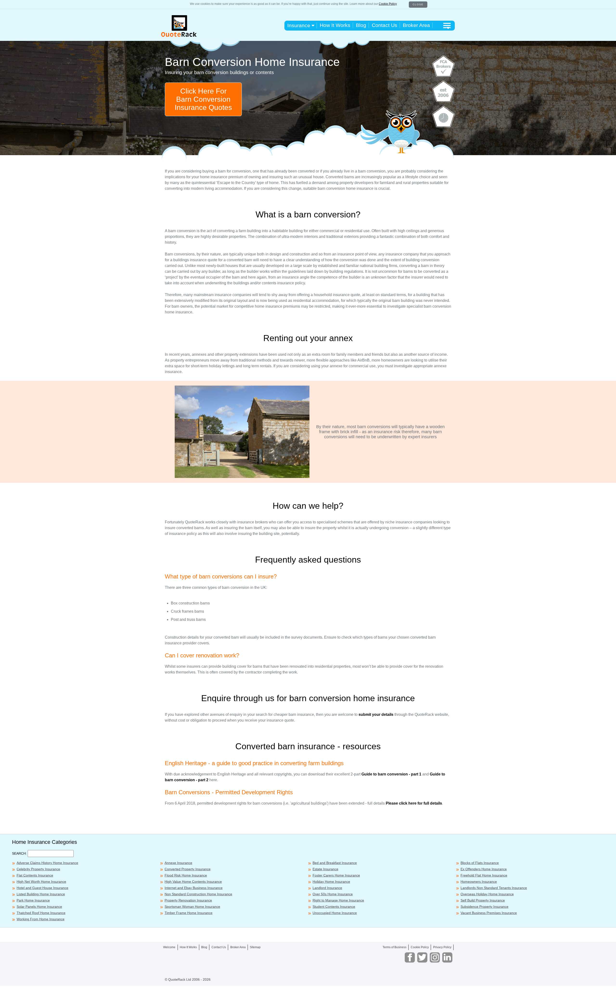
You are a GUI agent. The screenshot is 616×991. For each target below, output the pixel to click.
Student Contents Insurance (334, 906)
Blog (361, 25)
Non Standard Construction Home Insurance (198, 894)
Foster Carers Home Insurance (336, 875)
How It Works (335, 25)
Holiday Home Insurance (331, 881)
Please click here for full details (414, 803)
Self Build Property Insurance (483, 900)
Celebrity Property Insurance (38, 869)
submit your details (376, 714)
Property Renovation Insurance (188, 900)
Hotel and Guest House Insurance (42, 888)
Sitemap (255, 947)
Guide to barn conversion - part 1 (391, 774)
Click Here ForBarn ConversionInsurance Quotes (203, 99)
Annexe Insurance (178, 863)
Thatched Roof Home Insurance (41, 913)
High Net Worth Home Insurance (41, 881)
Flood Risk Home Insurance (186, 875)
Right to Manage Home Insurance (338, 900)
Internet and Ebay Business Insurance (194, 888)
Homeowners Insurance (479, 881)
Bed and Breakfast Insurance (335, 863)
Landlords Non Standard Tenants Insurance (494, 888)
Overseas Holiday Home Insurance (487, 894)
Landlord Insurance (327, 888)
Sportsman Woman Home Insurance (192, 906)
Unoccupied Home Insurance (335, 913)
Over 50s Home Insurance (333, 894)
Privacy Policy (442, 947)
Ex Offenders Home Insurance (484, 869)
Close (418, 4)
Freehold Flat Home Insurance (484, 875)
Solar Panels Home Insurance (39, 906)
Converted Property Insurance (188, 869)
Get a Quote (385, 983)
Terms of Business (394, 947)
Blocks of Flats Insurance (480, 863)
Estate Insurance (325, 869)
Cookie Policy (388, 4)
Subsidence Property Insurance (484, 906)
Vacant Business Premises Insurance (489, 913)
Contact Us (384, 25)
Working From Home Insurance (40, 919)
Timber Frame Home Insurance (188, 913)
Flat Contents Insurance (35, 875)
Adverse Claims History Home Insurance (47, 863)
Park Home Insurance (33, 900)
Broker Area (416, 25)
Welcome (169, 947)
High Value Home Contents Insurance (193, 881)
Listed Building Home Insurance (41, 894)
